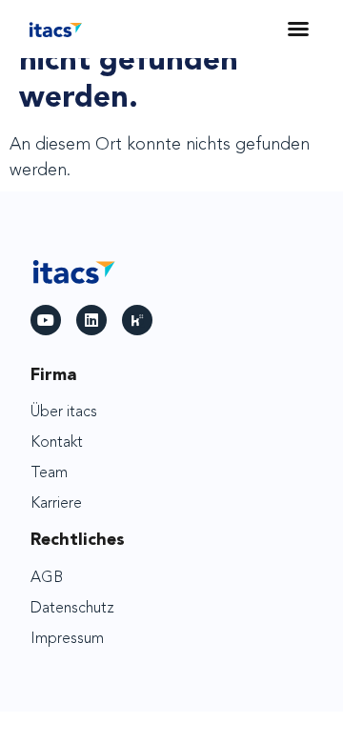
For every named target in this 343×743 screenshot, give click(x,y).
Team (49, 473)
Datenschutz (72, 608)
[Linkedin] (91, 320)
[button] (298, 28)
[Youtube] (45, 320)
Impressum (67, 639)
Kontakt (56, 443)
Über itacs (63, 412)
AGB (46, 578)
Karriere (56, 504)
